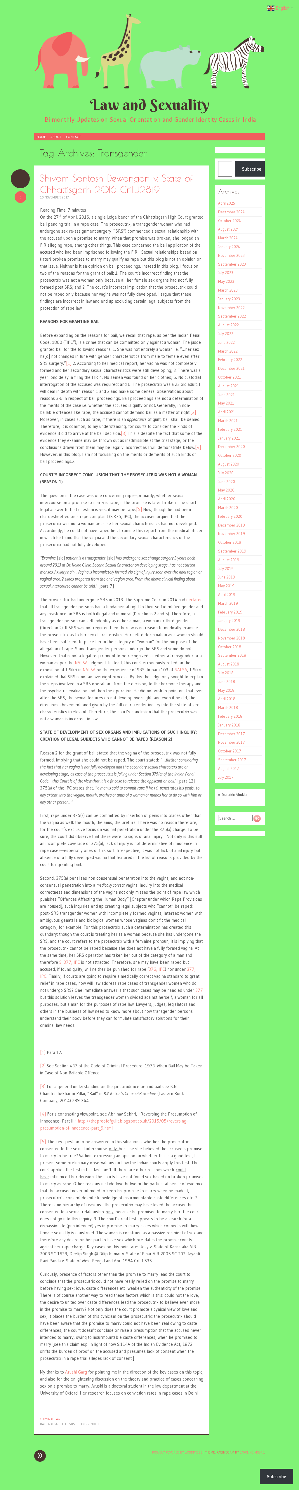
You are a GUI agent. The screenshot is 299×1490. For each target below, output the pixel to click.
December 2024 (231, 212)
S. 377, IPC (69, 962)
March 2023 (228, 290)
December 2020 (231, 446)
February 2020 (230, 516)
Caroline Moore (252, 1452)
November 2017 (231, 742)
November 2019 (231, 533)
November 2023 (231, 255)
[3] (123, 433)
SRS (72, 1424)
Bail (43, 1424)
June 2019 (226, 577)
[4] (198, 447)
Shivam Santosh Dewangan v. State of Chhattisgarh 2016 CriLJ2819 (116, 183)
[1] (69, 363)
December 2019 (231, 525)
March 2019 (228, 603)
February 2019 (230, 612)
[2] (193, 412)
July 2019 (226, 568)
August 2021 (228, 386)
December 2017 (231, 733)
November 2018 (231, 638)
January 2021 (229, 438)
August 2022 (228, 325)
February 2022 (230, 359)
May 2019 (226, 585)
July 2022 (225, 333)
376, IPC (157, 969)
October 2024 (229, 220)
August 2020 (228, 464)
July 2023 (225, 272)
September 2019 (232, 551)
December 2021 (231, 368)
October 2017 (229, 751)
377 (199, 990)
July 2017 (226, 777)
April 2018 (226, 698)
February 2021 (230, 429)
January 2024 (229, 246)
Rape (63, 1424)
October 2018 (229, 646)
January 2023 (229, 299)
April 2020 (226, 498)
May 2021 (226, 403)
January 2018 (229, 725)
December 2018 (231, 629)
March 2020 (228, 507)
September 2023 (232, 264)
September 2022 (232, 316)
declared (194, 599)
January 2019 (229, 620)
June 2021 (226, 394)
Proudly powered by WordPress (177, 1452)
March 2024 (228, 238)
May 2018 (226, 690)
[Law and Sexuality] (149, 50)
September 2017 (232, 759)
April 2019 (226, 594)
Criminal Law (50, 1419)
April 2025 (226, 203)
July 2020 (226, 472)
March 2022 (228, 351)
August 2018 (228, 664)
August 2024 (228, 229)
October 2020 (229, 455)
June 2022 (226, 342)
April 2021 (226, 411)
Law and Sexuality (149, 104)
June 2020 (226, 481)
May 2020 (226, 490)
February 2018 (230, 716)
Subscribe (251, 169)
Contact (73, 137)
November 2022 (231, 307)
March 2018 (228, 707)
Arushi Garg (76, 1372)
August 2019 (228, 559)
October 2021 (229, 377)
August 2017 (228, 768)
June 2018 (226, 681)
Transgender (88, 1424)
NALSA (81, 662)
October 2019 (229, 542)
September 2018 (232, 655)
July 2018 (226, 672)
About (56, 137)
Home (41, 137)
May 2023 (226, 281)
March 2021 (228, 420)
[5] (139, 509)
